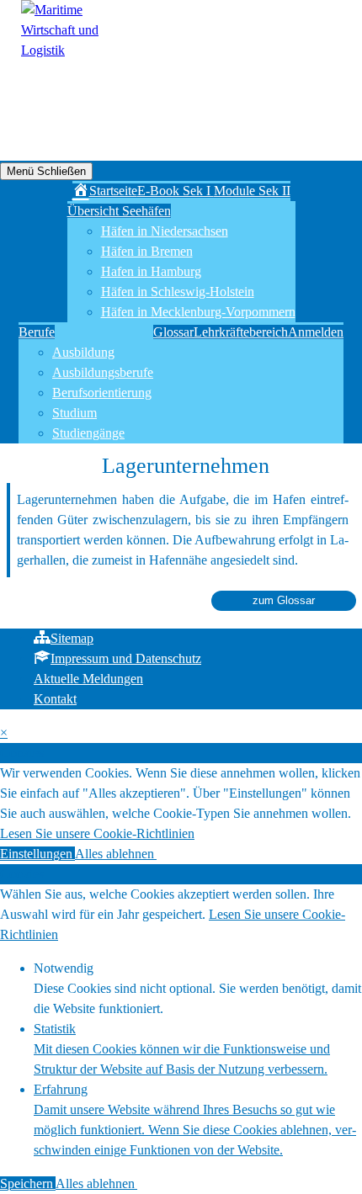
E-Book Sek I (175, 190)
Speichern (28, 1183)
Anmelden (315, 332)
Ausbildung (83, 352)
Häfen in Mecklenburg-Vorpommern (198, 312)
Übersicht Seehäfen (119, 211)
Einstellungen (37, 853)
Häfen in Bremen (147, 251)
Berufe (37, 332)
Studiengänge (88, 433)
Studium (74, 413)
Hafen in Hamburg (151, 271)
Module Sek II (252, 190)
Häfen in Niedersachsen (164, 231)
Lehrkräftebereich (241, 332)
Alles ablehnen (116, 853)
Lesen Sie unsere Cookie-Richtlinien (97, 833)
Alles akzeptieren (202, 853)
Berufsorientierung (102, 392)
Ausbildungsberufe (102, 372)
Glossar (173, 332)
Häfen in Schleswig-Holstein (177, 291)
